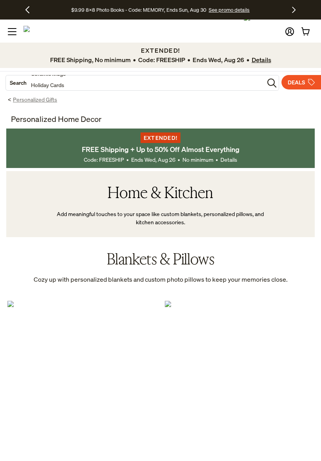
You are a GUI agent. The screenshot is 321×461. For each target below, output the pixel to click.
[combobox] (135, 82)
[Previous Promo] (30, 9)
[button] (289, 31)
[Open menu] (12, 31)
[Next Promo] (294, 10)
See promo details (229, 9)
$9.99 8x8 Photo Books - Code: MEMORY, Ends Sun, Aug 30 (138, 9)
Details (228, 159)
